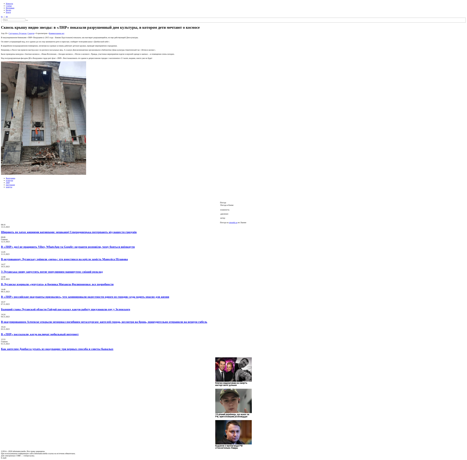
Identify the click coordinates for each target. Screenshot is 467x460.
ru (2, 16)
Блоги (8, 12)
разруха (9, 187)
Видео (8, 10)
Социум (30, 33)
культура (9, 180)
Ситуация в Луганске (18, 33)
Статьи (9, 6)
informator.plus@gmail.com (17, 458)
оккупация (10, 185)
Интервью (10, 8)
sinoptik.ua (233, 222)
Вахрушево (10, 178)
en (7, 16)
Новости (9, 4)
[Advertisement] (39, 195)
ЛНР (8, 183)
